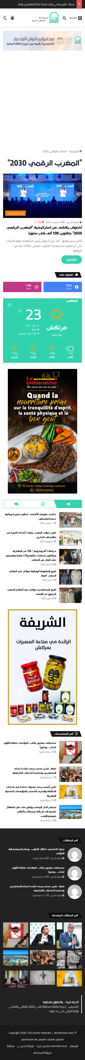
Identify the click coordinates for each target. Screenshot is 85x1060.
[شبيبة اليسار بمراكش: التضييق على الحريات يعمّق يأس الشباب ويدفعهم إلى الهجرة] (42, 978)
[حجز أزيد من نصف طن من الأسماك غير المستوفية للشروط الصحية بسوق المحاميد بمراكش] (69, 959)
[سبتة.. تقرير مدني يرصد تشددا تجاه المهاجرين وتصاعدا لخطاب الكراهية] (70, 774)
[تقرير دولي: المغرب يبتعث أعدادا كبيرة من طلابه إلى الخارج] (70, 538)
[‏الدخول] (12, 19)
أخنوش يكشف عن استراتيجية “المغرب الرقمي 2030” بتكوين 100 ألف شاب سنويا (44, 231)
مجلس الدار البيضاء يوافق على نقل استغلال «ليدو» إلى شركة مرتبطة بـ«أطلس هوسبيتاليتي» (31, 811)
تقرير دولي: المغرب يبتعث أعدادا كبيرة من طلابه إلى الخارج (31, 535)
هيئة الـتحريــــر (25, 1045)
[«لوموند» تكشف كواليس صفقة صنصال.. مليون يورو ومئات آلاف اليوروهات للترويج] (15, 979)
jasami (60, 1039)
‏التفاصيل (71, 259)
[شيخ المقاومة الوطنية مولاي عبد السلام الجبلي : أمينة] (70, 577)
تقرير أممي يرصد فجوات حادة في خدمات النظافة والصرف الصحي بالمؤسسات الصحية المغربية (30, 791)
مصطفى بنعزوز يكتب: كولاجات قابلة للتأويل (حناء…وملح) (30, 745)
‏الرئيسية (74, 151)
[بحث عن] (64, 19)
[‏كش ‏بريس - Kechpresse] (45, 17)
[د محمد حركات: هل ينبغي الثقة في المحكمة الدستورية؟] (69, 935)
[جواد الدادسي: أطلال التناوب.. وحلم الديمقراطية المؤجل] (42, 933)
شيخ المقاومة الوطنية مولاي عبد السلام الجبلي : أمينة (32, 573)
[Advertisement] (42, 103)
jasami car (45, 1039)
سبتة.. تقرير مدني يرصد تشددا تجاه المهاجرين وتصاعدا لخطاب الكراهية (34, 771)
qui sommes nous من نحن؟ (52, 1045)
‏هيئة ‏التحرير (72, 222)
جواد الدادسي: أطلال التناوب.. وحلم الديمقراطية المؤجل (36, 851)
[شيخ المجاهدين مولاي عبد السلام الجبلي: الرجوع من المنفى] (70, 595)
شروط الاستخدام (42, 1052)
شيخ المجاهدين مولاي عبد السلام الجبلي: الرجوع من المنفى (31, 592)
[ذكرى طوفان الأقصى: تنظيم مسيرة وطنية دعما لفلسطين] (70, 520)
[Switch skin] (5, 19)
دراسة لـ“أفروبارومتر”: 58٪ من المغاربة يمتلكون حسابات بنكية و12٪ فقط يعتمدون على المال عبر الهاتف (31, 555)
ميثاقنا (10, 1045)
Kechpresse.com (63, 1032)
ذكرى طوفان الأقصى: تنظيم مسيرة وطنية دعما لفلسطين (30, 516)
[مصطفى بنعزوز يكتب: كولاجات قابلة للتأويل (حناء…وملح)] (70, 752)
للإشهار (74, 1045)
